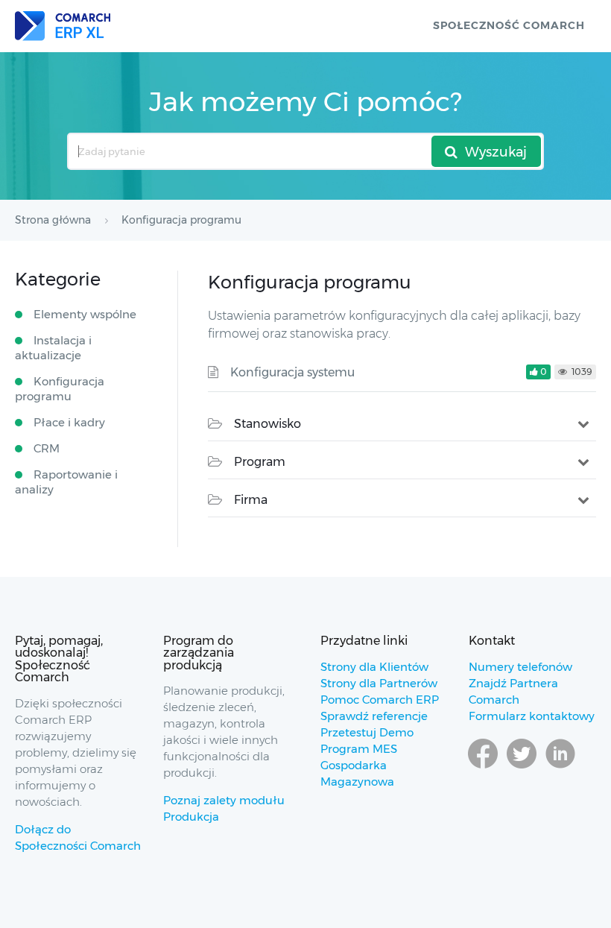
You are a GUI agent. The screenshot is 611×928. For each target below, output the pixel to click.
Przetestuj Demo (367, 732)
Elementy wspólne (85, 314)
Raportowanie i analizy (66, 481)
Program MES (358, 749)
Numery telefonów (520, 667)
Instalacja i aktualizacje (53, 347)
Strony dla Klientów (374, 667)
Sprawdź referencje (374, 716)
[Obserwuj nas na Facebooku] (483, 767)
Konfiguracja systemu (292, 372)
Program (259, 462)
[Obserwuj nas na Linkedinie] (560, 767)
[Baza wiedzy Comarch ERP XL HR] (62, 26)
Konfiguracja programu (59, 388)
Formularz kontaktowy (532, 716)
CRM (47, 448)
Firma (250, 500)
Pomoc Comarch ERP (379, 699)
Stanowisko (267, 424)
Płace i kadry (69, 422)
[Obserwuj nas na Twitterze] (521, 767)
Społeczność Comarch (509, 25)
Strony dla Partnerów (378, 683)
